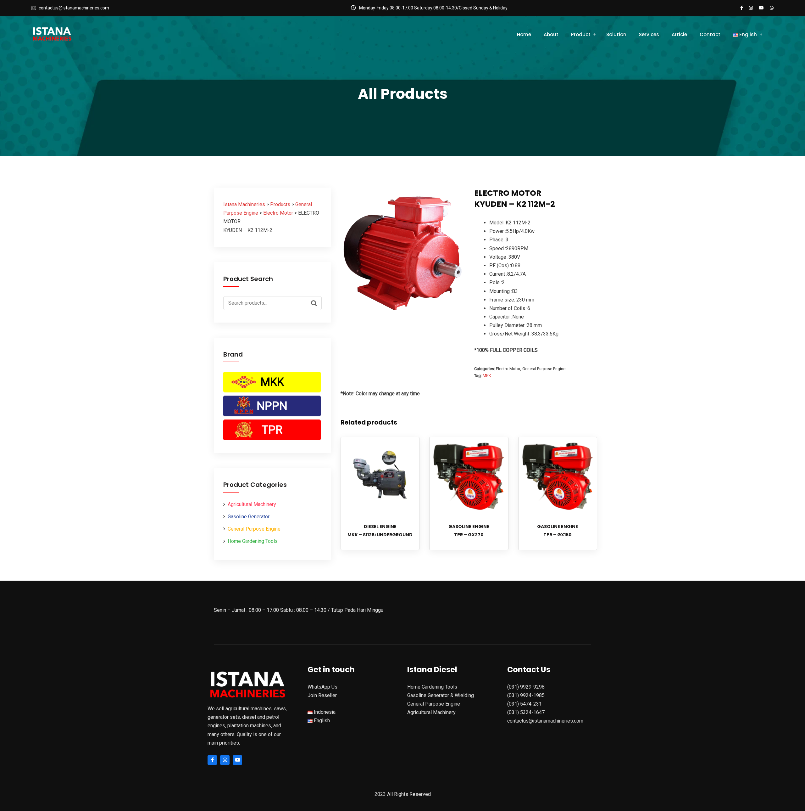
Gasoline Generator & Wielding (440, 695)
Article (679, 34)
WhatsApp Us (322, 687)
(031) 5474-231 (524, 704)
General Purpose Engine (254, 529)
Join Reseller (322, 695)
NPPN (272, 406)
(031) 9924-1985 (526, 695)
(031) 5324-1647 (526, 712)
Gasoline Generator (248, 517)
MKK (272, 382)
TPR (272, 429)
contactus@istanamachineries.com (74, 7)
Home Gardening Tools (253, 541)
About (551, 34)
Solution (616, 34)
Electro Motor (508, 368)
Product (581, 34)
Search (315, 302)
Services (649, 34)
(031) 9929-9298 (526, 687)
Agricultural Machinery (252, 504)
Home (524, 34)
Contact (710, 34)
